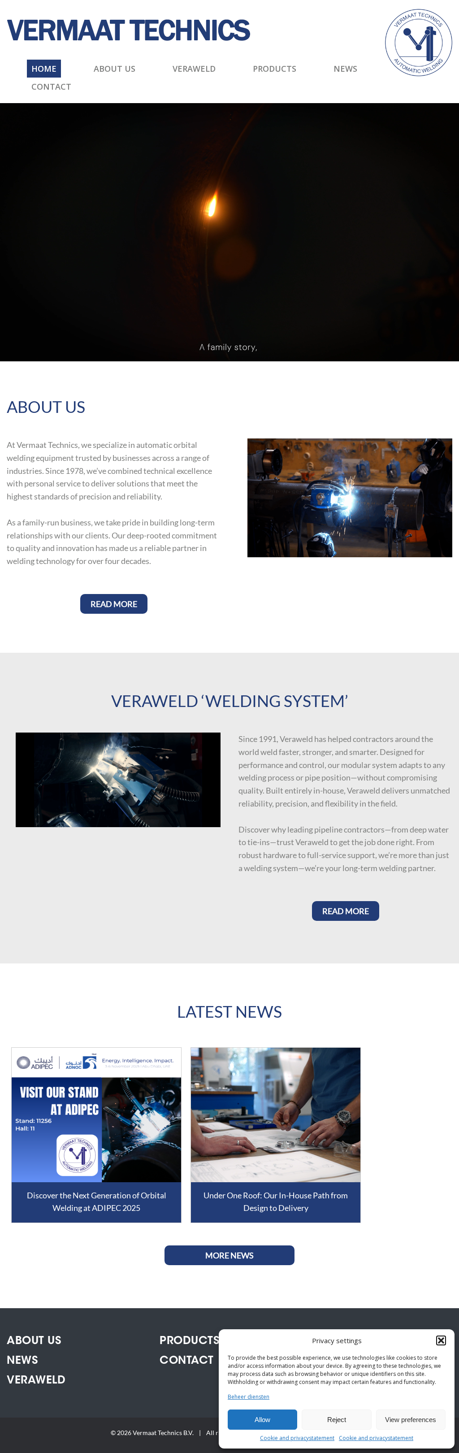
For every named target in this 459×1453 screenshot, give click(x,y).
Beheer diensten (248, 1397)
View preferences (410, 1419)
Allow (262, 1419)
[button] (441, 1340)
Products (274, 68)
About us (114, 68)
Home (43, 68)
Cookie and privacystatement (297, 1438)
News (345, 68)
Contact (51, 86)
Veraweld (194, 68)
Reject (336, 1419)
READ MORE (114, 604)
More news (229, 1255)
